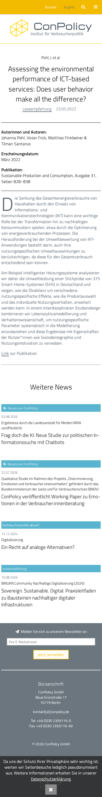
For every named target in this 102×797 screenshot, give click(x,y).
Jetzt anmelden (50, 654)
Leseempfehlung (37, 109)
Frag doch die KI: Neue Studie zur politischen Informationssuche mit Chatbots (50, 433)
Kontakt (50, 7)
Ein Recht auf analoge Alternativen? (38, 543)
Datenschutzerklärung (51, 779)
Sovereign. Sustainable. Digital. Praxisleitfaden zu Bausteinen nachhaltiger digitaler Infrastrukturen (48, 594)
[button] (50, 7)
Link (5, 353)
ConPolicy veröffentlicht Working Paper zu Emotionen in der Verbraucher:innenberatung (50, 491)
